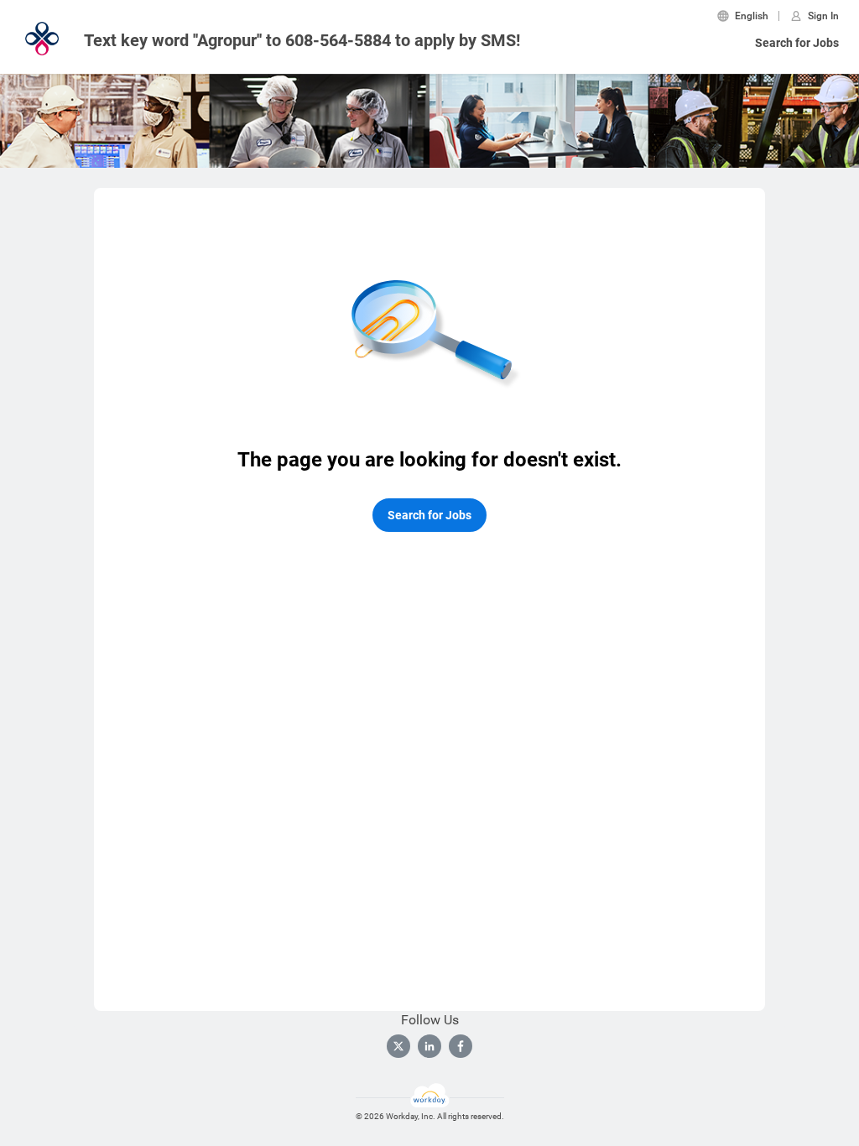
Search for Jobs (797, 42)
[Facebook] (460, 1046)
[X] (398, 1046)
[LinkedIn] (429, 1046)
